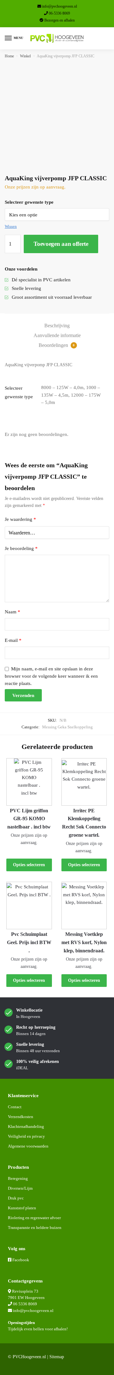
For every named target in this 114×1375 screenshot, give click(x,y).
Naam (12, 611)
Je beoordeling (21, 548)
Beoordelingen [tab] (57, 345)
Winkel (25, 56)
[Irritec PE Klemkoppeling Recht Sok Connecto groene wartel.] (84, 782)
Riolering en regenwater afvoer (34, 1217)
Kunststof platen (22, 1208)
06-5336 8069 (59, 13)
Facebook (20, 1259)
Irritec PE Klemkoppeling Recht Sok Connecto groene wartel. (84, 823)
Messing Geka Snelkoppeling (67, 727)
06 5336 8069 (25, 1303)
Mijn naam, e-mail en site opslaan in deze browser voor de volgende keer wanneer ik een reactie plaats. (51, 676)
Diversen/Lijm (20, 1188)
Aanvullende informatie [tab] (57, 335)
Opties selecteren (29, 864)
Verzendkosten (20, 1116)
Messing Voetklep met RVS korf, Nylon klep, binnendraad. (84, 942)
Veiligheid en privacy (26, 1136)
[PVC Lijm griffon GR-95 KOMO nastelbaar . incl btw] (29, 782)
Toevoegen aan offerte (61, 243)
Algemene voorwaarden (28, 1146)
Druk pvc (16, 1198)
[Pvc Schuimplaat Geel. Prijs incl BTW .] (29, 905)
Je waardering (20, 519)
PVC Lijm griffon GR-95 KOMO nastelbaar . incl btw (29, 819)
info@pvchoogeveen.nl (59, 6)
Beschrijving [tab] (57, 325)
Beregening (18, 1178)
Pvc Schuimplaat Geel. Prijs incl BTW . (29, 942)
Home (9, 56)
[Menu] (8, 38)
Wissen (11, 226)
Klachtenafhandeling (26, 1126)
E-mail (13, 640)
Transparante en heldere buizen (34, 1227)
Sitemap (56, 1356)
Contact (15, 1106)
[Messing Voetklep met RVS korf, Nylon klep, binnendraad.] (84, 905)
